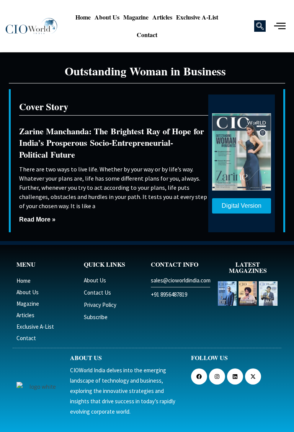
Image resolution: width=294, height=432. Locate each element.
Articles (162, 17)
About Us (107, 17)
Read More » (37, 219)
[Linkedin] (235, 376)
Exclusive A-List (197, 17)
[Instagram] (217, 376)
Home (83, 17)
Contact (147, 34)
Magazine (136, 17)
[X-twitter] (253, 376)
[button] (260, 26)
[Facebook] (199, 376)
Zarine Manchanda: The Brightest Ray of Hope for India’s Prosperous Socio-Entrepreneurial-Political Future (111, 143)
